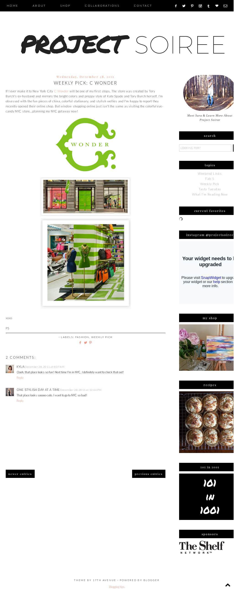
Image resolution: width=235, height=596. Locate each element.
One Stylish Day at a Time (38, 390)
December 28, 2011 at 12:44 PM (81, 390)
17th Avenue (104, 580)
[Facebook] (177, 6)
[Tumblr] (210, 6)
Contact (143, 5)
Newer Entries (20, 474)
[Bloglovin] (218, 6)
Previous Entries (149, 474)
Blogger (152, 580)
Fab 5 (209, 178)
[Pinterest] (194, 6)
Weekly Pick (101, 337)
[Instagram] (202, 6)
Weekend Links (210, 173)
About (39, 5)
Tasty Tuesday (210, 189)
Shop (65, 5)
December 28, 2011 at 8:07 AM (44, 366)
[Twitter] (185, 6)
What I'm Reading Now (210, 194)
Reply (20, 377)
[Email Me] (227, 6)
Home (12, 5)
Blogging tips (117, 587)
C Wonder (61, 91)
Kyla (20, 366)
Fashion (82, 337)
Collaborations (102, 5)
